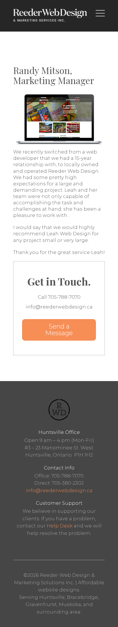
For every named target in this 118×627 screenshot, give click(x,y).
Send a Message (59, 330)
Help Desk (59, 526)
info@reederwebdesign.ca (59, 490)
